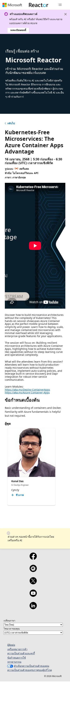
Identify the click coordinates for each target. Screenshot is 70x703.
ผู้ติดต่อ (11, 645)
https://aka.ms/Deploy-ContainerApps (27, 389)
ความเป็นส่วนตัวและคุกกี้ (21, 653)
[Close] (65, 14)
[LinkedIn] (33, 608)
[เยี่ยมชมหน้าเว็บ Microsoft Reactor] (39, 5)
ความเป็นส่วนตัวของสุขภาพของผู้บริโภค (29, 670)
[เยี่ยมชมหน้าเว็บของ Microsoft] (12, 5)
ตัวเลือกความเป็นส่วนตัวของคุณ (31, 666)
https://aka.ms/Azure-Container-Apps (27, 392)
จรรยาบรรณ (14, 661)
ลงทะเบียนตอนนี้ (18, 30)
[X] (33, 583)
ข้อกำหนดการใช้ (16, 657)
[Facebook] (33, 558)
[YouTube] (33, 595)
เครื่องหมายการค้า (17, 649)
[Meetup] (33, 571)
